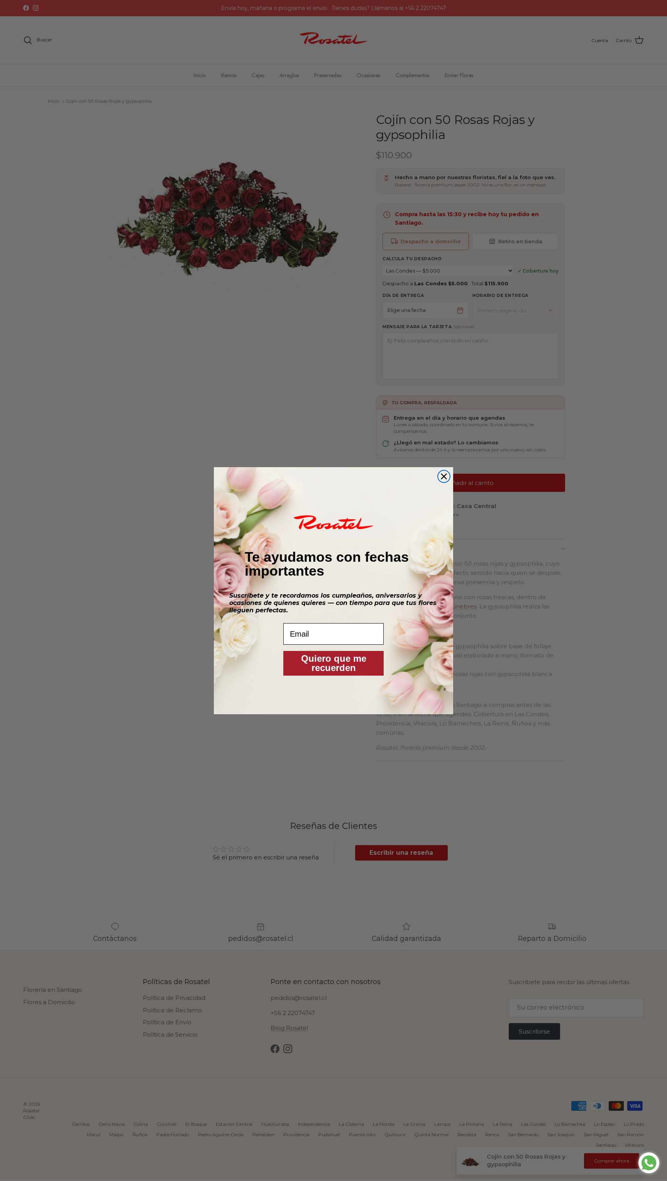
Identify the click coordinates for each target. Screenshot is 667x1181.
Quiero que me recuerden (333, 663)
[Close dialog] (444, 476)
